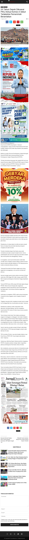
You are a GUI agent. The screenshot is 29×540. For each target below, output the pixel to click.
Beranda (2, 5)
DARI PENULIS (17, 447)
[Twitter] (18, 534)
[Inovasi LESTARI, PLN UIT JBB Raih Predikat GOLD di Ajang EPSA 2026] (4, 471)
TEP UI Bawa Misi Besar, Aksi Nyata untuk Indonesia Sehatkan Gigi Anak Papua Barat (17, 465)
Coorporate (3, 473)
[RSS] (14, 534)
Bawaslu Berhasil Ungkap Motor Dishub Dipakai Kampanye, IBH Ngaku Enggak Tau (7, 440)
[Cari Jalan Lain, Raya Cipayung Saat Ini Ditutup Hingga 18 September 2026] (4, 458)
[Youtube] (21, 534)
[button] (27, 2)
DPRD (6, 5)
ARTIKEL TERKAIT (6, 447)
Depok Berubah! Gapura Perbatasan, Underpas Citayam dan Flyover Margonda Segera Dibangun (17, 452)
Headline (5, 7)
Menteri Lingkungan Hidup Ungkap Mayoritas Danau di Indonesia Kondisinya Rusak (17, 478)
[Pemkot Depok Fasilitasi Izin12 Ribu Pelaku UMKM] (4, 484)
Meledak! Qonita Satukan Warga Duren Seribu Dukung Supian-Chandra (22, 439)
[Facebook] (7, 534)
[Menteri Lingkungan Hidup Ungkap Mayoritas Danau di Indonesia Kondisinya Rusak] (4, 478)
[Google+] (11, 534)
